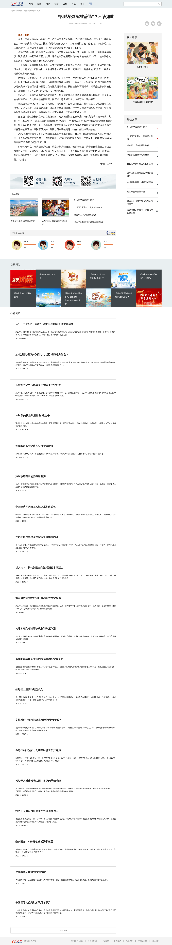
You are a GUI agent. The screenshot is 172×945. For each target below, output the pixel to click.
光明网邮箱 (142, 941)
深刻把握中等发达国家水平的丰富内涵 (36, 537)
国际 (39, 4)
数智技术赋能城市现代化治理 (140, 164)
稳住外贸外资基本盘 (136, 191)
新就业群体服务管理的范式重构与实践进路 (39, 659)
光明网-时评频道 (81, 24)
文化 (65, 4)
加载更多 (63, 930)
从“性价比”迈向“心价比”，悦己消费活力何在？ (41, 354)
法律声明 (129, 941)
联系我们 (117, 941)
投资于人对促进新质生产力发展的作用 (36, 811)
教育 (82, 4)
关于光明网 (92, 941)
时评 (48, 4)
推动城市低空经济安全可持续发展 (34, 445)
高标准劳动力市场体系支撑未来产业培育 (38, 385)
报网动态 (105, 941)
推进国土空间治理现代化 (29, 689)
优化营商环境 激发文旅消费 (30, 872)
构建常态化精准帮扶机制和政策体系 (35, 628)
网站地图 (155, 941)
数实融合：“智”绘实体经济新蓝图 (34, 841)
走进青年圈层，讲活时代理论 (140, 182)
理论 (57, 4)
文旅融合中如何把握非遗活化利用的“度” (38, 719)
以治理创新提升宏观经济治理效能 (89, 222)
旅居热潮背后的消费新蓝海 (30, 476)
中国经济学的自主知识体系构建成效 (35, 506)
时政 (31, 4)
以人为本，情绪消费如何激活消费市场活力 (39, 567)
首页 (12, 11)
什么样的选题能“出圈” (84, 200)
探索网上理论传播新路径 (85, 215)
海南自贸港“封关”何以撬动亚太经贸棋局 (38, 598)
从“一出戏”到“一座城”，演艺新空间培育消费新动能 (44, 324)
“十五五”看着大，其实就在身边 (88, 207)
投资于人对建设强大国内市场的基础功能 (38, 780)
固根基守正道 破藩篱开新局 (22, 221)
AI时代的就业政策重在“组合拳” (33, 415)
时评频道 (19, 11)
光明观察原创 (29, 11)
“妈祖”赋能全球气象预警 (138, 155)
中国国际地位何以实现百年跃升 (33, 902)
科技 (74, 4)
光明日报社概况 (77, 941)
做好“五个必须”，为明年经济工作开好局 (38, 750)
